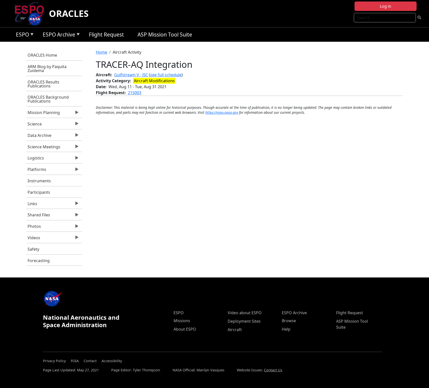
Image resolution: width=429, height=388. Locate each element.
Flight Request (106, 34)
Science (34, 125)
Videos (33, 239)
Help (286, 329)
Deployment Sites (244, 321)
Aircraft (235, 329)
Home (101, 52)
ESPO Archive (57, 35)
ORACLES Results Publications (43, 84)
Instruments (39, 181)
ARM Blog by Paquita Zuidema (47, 68)
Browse (289, 320)
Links (31, 205)
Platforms (36, 171)
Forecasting (39, 260)
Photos (33, 228)
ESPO (21, 35)
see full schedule (165, 75)
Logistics (35, 159)
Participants (39, 192)
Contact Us (273, 370)
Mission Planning (43, 114)
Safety (33, 249)
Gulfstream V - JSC (131, 75)
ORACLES (69, 13)
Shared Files (38, 216)
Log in (385, 6)
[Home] (31, 13)
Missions (182, 320)
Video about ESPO (245, 312)
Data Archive (38, 137)
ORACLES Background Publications (48, 99)
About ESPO (185, 329)
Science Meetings (43, 148)
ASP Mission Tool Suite (165, 34)
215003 (134, 92)
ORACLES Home (42, 55)
